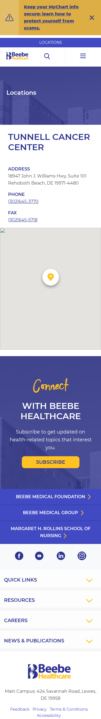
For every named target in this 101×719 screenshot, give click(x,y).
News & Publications (34, 641)
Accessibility (49, 715)
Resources (19, 600)
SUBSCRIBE (50, 462)
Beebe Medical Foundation (50, 496)
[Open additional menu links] (83, 56)
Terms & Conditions (69, 709)
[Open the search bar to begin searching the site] (47, 56)
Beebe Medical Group (50, 512)
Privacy (40, 709)
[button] (92, 17)
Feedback (20, 709)
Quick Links (20, 580)
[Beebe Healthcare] (17, 61)
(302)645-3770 (23, 201)
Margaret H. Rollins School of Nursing (50, 532)
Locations (50, 42)
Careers (15, 620)
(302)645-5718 (22, 219)
